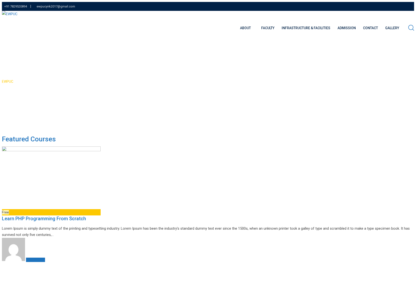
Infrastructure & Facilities (306, 28)
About (245, 28)
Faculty (267, 28)
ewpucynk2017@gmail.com (56, 6)
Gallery (392, 28)
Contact (370, 28)
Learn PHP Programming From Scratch (44, 218)
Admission (347, 28)
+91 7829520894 (15, 6)
